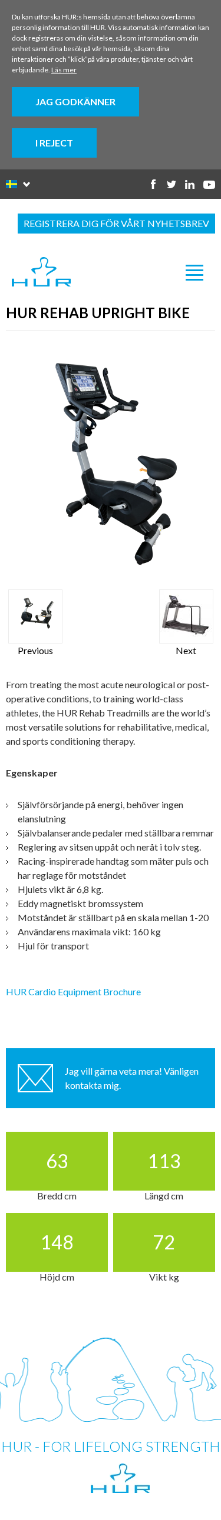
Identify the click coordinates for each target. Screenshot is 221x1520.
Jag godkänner (75, 101)
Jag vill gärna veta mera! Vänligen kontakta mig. (132, 1078)
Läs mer (64, 69)
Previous (35, 650)
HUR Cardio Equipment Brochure (73, 991)
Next (186, 650)
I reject (54, 142)
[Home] (41, 272)
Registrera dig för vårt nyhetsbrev (116, 223)
